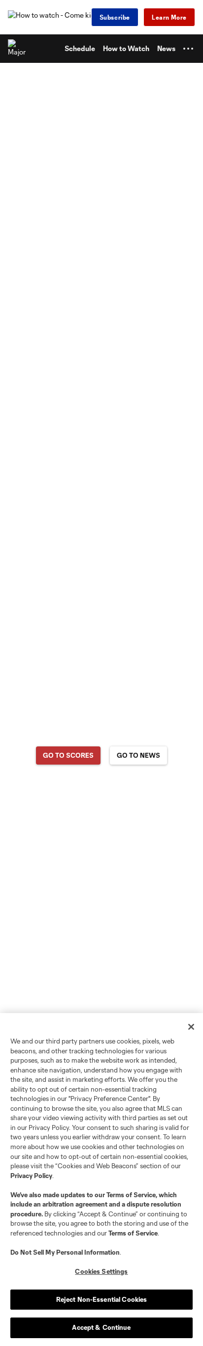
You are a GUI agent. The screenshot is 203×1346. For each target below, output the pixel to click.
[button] (188, 48)
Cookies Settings (101, 1271)
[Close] (191, 1027)
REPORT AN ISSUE (102, 794)
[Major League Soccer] (17, 48)
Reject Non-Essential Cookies (101, 1299)
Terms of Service (131, 1195)
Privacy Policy (31, 1176)
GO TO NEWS (138, 755)
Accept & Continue (101, 1327)
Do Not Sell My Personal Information (65, 1252)
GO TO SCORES (68, 755)
